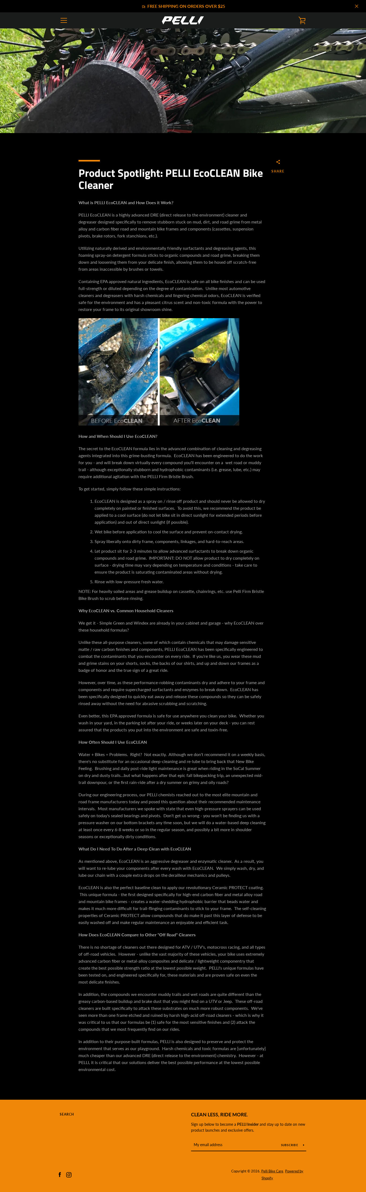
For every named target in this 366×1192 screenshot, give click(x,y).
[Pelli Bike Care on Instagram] (69, 1174)
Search (67, 1114)
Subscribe (290, 1145)
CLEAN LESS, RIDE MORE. (219, 1114)
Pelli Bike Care (272, 1171)
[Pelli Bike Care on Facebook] (59, 1174)
